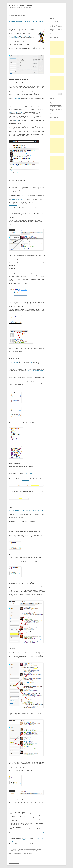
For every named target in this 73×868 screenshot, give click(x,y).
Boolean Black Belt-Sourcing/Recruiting (23, 5)
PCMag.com (17, 37)
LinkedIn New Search (22, 850)
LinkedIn (19, 849)
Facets (31, 849)
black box (17, 120)
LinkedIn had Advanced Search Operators (26, 469)
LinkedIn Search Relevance (20, 851)
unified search (26, 853)
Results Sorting (38, 851)
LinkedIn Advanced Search (13, 850)
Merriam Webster (17, 98)
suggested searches (20, 853)
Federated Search (25, 480)
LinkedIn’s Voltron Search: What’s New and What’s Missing (26, 21)
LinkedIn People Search (30, 850)
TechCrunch (22, 36)
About (24, 10)
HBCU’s (32, 362)
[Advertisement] (57, 48)
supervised (42, 110)
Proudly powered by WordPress (14, 863)
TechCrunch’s (11, 38)
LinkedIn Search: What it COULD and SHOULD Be (33, 836)
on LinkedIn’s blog (16, 36)
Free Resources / (17, 10)
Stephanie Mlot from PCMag (17, 199)
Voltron (30, 853)
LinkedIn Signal (28, 851)
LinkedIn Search (23, 849)
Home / (10, 10)
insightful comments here (16, 841)
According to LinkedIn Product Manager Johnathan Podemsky (20, 185)
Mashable (11, 37)
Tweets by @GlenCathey (54, 37)
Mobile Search (33, 851)
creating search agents (27, 473)
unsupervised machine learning (16, 112)
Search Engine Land (29, 36)
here (24, 841)
